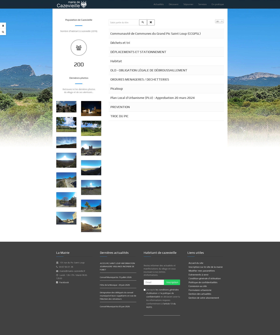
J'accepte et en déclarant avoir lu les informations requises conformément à (163, 298)
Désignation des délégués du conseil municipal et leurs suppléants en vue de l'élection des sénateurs (118, 295)
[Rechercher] (143, 22)
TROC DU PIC (119, 116)
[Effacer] (151, 22)
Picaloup (116, 88)
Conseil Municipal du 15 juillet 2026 (116, 277)
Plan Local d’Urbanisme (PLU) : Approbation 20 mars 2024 (152, 98)
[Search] (3, 32)
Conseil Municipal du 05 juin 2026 (115, 306)
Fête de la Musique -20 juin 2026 (115, 285)
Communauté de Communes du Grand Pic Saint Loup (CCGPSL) (155, 33)
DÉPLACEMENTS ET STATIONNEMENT (138, 52)
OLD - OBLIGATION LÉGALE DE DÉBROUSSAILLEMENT (148, 70)
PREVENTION (120, 107)
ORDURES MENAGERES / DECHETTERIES (139, 79)
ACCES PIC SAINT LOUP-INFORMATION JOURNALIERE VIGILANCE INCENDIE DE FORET (117, 266)
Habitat (116, 61)
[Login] (3, 26)
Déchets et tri (120, 43)
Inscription (172, 282)
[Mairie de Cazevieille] (71, 4)
